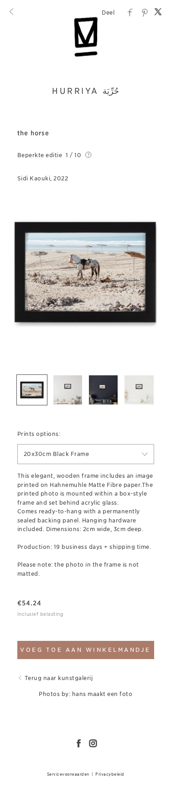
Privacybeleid (109, 774)
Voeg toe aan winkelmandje (85, 649)
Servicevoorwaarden (68, 774)
